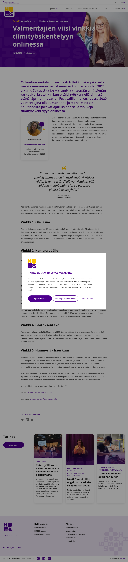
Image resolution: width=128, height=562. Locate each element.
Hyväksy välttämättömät (65, 298)
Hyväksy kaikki (40, 298)
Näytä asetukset (88, 298)
